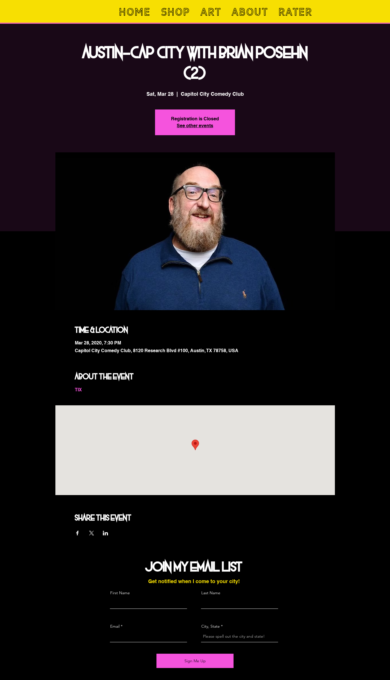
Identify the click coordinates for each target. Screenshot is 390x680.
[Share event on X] (91, 533)
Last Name (210, 593)
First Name (120, 593)
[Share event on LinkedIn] (105, 533)
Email (115, 626)
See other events (195, 125)
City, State (210, 626)
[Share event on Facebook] (77, 533)
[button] (176, 12)
